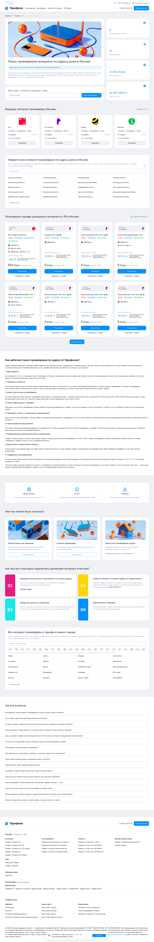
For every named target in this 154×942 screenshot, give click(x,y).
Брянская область (14, 187)
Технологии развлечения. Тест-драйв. (130, 235)
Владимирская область (86, 187)
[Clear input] (78, 95)
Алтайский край (83, 178)
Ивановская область (85, 197)
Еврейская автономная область (19, 197)
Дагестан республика (85, 192)
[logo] (14, 8)
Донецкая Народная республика (124, 192)
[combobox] (44, 95)
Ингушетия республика (121, 197)
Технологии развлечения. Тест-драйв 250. (21, 294)
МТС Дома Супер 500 (17, 235)
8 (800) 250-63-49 (130, 459)
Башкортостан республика (87, 182)
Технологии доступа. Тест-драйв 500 (95, 235)
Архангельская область (16, 182)
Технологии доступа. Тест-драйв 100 (58, 294)
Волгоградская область (121, 187)
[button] (54, 77)
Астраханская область (51, 182)
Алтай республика (49, 178)
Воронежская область (51, 192)
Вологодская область (15, 192)
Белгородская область (121, 182)
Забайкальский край (50, 197)
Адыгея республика (15, 178)
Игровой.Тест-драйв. (53, 235)
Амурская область (119, 178)
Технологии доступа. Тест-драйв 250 (95, 294)
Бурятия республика (50, 187)
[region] (77, 650)
